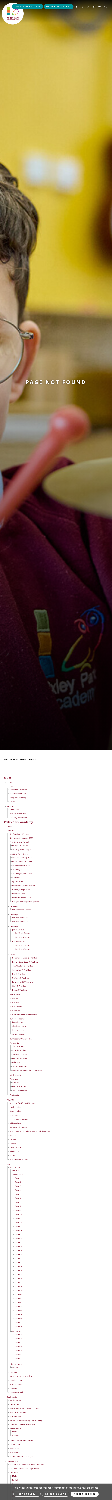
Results (13, 1143)
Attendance (14, 1448)
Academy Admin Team (21, 865)
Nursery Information (18, 813)
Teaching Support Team (22, 873)
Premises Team (18, 893)
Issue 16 (18, 1238)
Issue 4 (18, 1190)
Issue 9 (18, 1210)
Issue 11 (18, 1218)
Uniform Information (18, 1412)
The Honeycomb (16, 1392)
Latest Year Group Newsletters (22, 1376)
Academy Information (18, 817)
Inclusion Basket (19, 1050)
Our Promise (15, 1011)
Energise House (19, 1022)
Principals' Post (16, 1364)
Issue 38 (18, 1326)
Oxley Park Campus (20, 845)
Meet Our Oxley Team (19, 854)
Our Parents (12, 1397)
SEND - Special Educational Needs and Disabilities (30, 1131)
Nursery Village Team (21, 889)
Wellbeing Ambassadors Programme (27, 1070)
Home (9, 782)
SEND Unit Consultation (19, 1159)
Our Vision (14, 998)
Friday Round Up (16, 1167)
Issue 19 (18, 1250)
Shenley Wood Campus (22, 849)
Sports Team (17, 881)
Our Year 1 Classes (20, 917)
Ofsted (12, 1155)
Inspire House (18, 1030)
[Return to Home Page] (25, 13)
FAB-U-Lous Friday (17, 1075)
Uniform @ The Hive (20, 978)
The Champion (16, 1380)
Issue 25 (18, 1274)
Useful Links (15, 1452)
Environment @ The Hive (22, 982)
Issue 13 (18, 1226)
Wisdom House (18, 1034)
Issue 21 (18, 1258)
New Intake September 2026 (21, 838)
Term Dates (14, 1404)
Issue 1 (18, 1178)
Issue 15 (18, 1234)
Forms (14, 1431)
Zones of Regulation (20, 1066)
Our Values (14, 1002)
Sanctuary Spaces (19, 1054)
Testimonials (15, 1095)
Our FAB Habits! (16, 1006)
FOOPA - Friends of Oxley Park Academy (26, 1420)
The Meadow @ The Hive (22, 966)
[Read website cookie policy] (27, 1494)
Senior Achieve (18, 942)
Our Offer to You (19, 1086)
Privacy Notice (15, 1147)
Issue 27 (18, 1282)
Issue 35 (18, 1314)
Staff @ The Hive (19, 986)
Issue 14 (18, 1230)
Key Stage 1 (14, 914)
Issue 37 (18, 1322)
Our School (11, 830)
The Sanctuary (18, 1046)
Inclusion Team (18, 877)
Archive (15, 1367)
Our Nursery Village (27, 6)
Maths (14, 1476)
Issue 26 (18, 1278)
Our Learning (12, 1461)
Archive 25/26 (17, 1174)
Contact (15, 1436)
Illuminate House (19, 1026)
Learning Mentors (19, 1058)
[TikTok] (93, 6)
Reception (14, 906)
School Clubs (15, 1444)
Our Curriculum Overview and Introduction (27, 1464)
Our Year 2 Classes (20, 922)
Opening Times (16, 1416)
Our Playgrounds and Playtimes (23, 1456)
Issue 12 (18, 1222)
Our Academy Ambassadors (21, 1039)
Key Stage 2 (14, 926)
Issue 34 (18, 1310)
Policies (13, 1139)
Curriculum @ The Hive (21, 970)
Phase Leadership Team (22, 861)
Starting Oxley (15, 1400)
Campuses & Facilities (18, 789)
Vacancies (14, 1079)
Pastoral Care (15, 1043)
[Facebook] (76, 6)
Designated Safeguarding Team (25, 901)
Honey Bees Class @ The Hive (24, 958)
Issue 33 (18, 1306)
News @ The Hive (19, 990)
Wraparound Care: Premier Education (25, 1408)
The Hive (13, 801)
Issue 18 (18, 1246)
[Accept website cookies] (84, 1494)
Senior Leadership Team (22, 857)
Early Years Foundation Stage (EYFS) (24, 1468)
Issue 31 (18, 1298)
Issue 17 (18, 1242)
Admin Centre (15, 1428)
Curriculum (14, 1472)
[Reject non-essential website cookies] (55, 1494)
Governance (15, 1115)
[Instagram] (82, 6)
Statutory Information (18, 1127)
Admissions (14, 809)
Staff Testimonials (19, 1090)
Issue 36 (18, 1318)
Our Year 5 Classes (22, 945)
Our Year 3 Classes (22, 933)
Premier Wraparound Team (23, 885)
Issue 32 (18, 1302)
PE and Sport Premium (19, 1119)
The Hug (13, 1388)
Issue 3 (18, 1186)
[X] (88, 6)
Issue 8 (18, 1206)
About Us (10, 786)
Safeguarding (15, 1111)
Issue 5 (18, 1194)
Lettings (13, 1135)
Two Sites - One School (19, 842)
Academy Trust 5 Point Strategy (22, 1103)
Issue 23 (18, 1266)
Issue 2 (18, 1182)
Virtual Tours (15, 994)
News (9, 1164)
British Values (15, 1123)
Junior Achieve (18, 930)
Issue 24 (18, 1270)
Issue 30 (18, 1294)
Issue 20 (18, 1254)
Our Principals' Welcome (20, 834)
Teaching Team (18, 869)
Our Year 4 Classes (22, 937)
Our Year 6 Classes (22, 949)
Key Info (10, 806)
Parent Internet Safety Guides (22, 1440)
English (15, 1480)
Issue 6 (18, 1198)
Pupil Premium (15, 1107)
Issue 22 (18, 1262)
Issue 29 (18, 1290)
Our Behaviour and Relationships (23, 1014)
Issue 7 (18, 1202)
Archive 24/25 (17, 1331)
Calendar (13, 1372)
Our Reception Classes (21, 909)
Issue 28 (18, 1286)
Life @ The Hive (18, 974)
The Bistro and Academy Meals (22, 1424)
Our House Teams (17, 1019)
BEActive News (16, 1384)
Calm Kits (16, 1062)
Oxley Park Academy (58, 6)
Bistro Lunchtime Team (21, 897)
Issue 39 (15, 1170)
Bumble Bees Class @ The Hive (25, 962)
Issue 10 (18, 1214)
